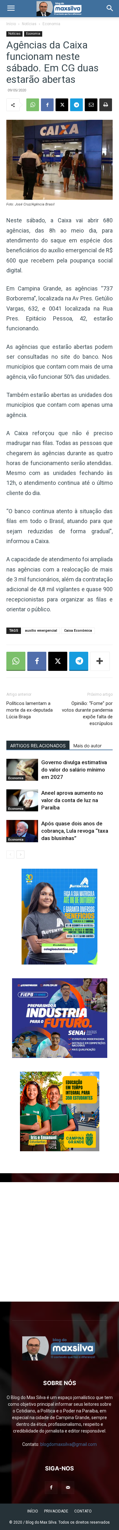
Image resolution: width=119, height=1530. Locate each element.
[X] (62, 104)
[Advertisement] (59, 1242)
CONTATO (83, 1511)
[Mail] (68, 1487)
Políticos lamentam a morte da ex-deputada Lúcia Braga (29, 710)
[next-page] (20, 854)
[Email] (91, 104)
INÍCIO (32, 1511)
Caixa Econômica (78, 631)
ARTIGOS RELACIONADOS (38, 745)
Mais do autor (87, 745)
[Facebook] (47, 104)
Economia (51, 24)
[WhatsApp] (32, 104)
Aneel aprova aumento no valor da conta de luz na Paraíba (72, 800)
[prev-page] (10, 854)
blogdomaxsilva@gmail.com (68, 1444)
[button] (11, 8)
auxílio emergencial (41, 631)
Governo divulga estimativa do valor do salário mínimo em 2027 (74, 769)
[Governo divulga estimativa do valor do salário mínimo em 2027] (22, 770)
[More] (100, 661)
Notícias (29, 24)
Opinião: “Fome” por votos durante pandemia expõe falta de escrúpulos (87, 713)
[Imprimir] (105, 104)
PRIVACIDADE (56, 1511)
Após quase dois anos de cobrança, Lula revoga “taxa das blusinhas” (74, 830)
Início (11, 24)
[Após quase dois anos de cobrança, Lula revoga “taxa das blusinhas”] (22, 831)
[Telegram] (76, 104)
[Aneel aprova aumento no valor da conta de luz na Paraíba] (22, 800)
